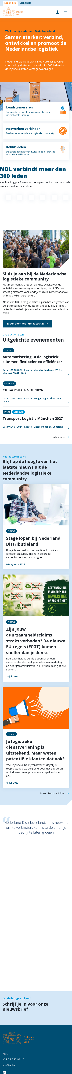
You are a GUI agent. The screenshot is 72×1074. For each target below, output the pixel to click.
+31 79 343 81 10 (13, 1059)
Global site (25, 2)
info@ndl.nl (9, 1065)
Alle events (59, 437)
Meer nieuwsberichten (52, 793)
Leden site (10, 2)
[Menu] (66, 12)
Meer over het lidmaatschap (26, 323)
